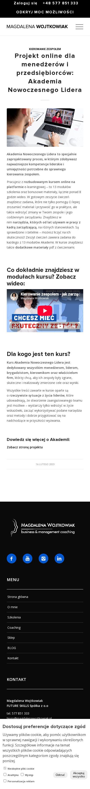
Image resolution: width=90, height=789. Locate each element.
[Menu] (77, 26)
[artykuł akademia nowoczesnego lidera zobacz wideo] (45, 127)
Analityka (13, 775)
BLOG (11, 648)
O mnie (12, 607)
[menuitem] (26, 3)
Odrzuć (60, 775)
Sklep (11, 637)
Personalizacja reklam (21, 781)
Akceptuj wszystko (79, 775)
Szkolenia (14, 617)
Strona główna (17, 597)
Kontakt (13, 658)
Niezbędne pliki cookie (21, 768)
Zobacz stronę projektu (25, 447)
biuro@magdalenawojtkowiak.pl (29, 718)
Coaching (14, 627)
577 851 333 (20, 713)
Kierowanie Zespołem (45, 49)
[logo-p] (37, 26)
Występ (29, 775)
